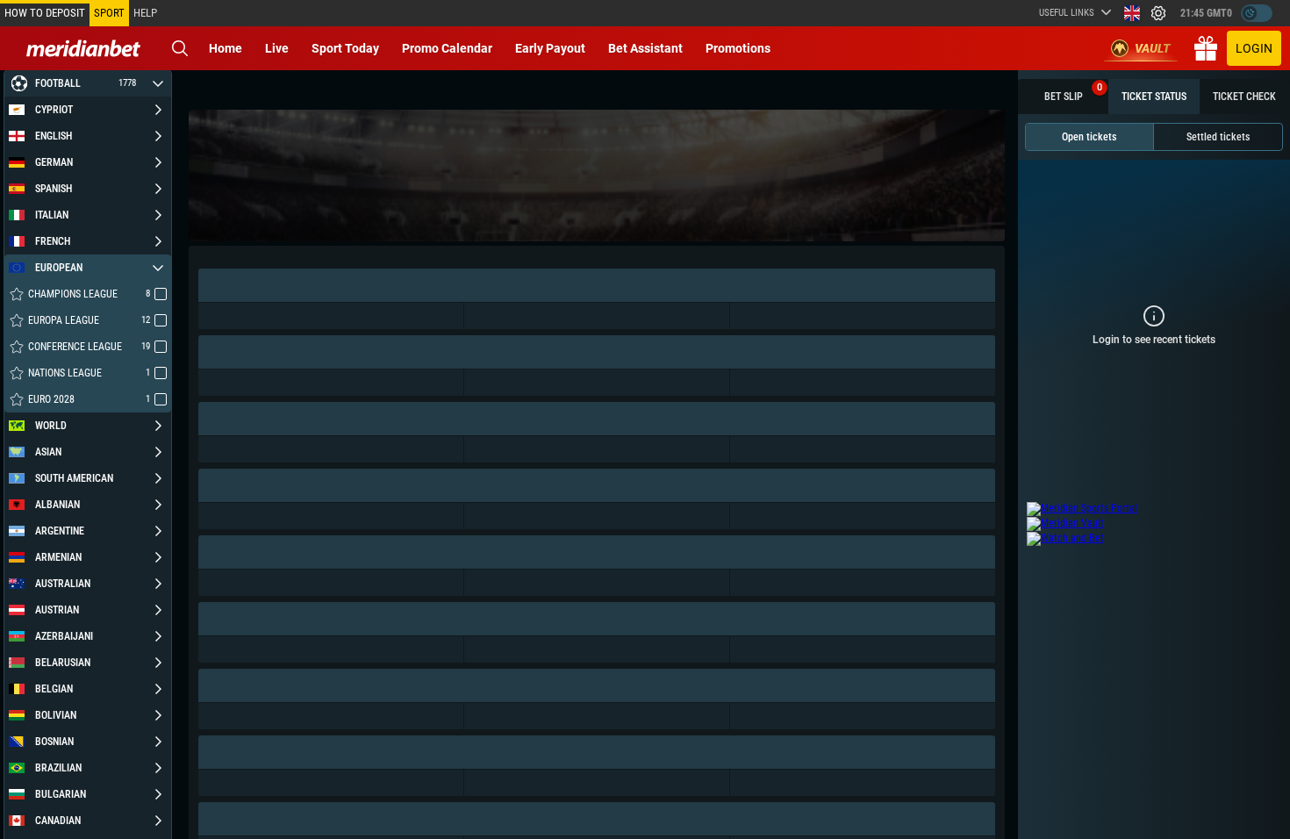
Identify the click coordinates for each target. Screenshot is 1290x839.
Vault (1153, 48)
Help (145, 12)
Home (225, 48)
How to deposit (44, 12)
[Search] (180, 48)
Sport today (345, 48)
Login (1254, 48)
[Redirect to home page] (83, 48)
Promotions (738, 48)
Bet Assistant (645, 48)
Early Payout (550, 48)
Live (277, 48)
